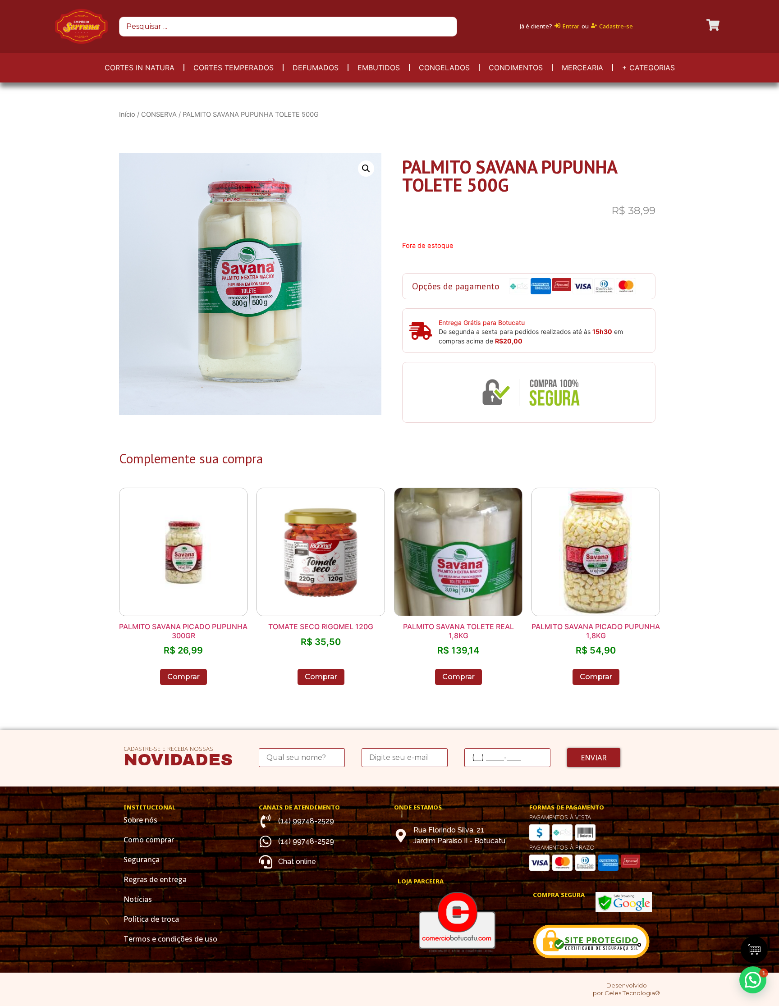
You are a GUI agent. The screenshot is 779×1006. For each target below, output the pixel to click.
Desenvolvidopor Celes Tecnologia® (626, 989)
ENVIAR (594, 758)
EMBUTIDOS (378, 67)
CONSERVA (159, 114)
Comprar (183, 676)
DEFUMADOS (316, 67)
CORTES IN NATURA (139, 67)
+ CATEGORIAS (648, 67)
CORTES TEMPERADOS (233, 67)
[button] (752, 979)
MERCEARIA (582, 67)
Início (127, 114)
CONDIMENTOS (516, 67)
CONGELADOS (444, 67)
